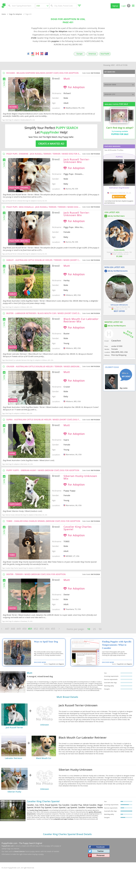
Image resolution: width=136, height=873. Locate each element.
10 (88, 629)
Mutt (29, 672)
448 (13, 628)
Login (123, 6)
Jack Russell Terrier (14, 727)
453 (42, 628)
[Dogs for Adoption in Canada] (37, 53)
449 (19, 628)
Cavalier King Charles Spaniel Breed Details (67, 834)
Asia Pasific (105, 54)
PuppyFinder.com (9, 843)
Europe (79, 54)
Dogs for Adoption (15, 14)
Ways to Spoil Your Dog (46, 641)
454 (47, 628)
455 (53, 628)
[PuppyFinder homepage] (4, 5)
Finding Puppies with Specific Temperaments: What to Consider (117, 644)
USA (65, 108)
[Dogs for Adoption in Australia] (46, 53)
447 (7, 628)
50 (100, 629)
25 (94, 629)
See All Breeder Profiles (113, 150)
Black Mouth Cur (43, 758)
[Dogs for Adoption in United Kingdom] (41, 53)
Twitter (100, 851)
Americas (92, 54)
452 (36, 628)
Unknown (44, 724)
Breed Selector (19, 851)
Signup (115, 6)
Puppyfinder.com (8, 846)
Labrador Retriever (13, 758)
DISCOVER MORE (40, 662)
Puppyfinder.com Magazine (56, 664)
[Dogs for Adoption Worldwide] (28, 53)
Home (4, 14)
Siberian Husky (14, 791)
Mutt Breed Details (67, 697)
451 (30, 628)
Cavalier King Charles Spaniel (43, 801)
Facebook (100, 847)
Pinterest (101, 855)
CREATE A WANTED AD (51, 143)
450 (24, 628)
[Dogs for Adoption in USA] (32, 53)
